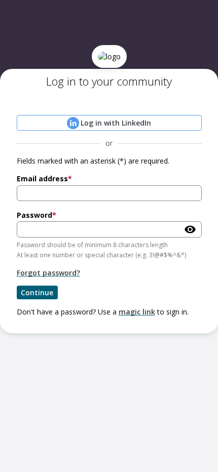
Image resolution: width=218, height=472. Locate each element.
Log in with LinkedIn (116, 123)
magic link (137, 312)
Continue (37, 292)
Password (34, 215)
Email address (42, 178)
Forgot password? (48, 273)
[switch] (190, 229)
